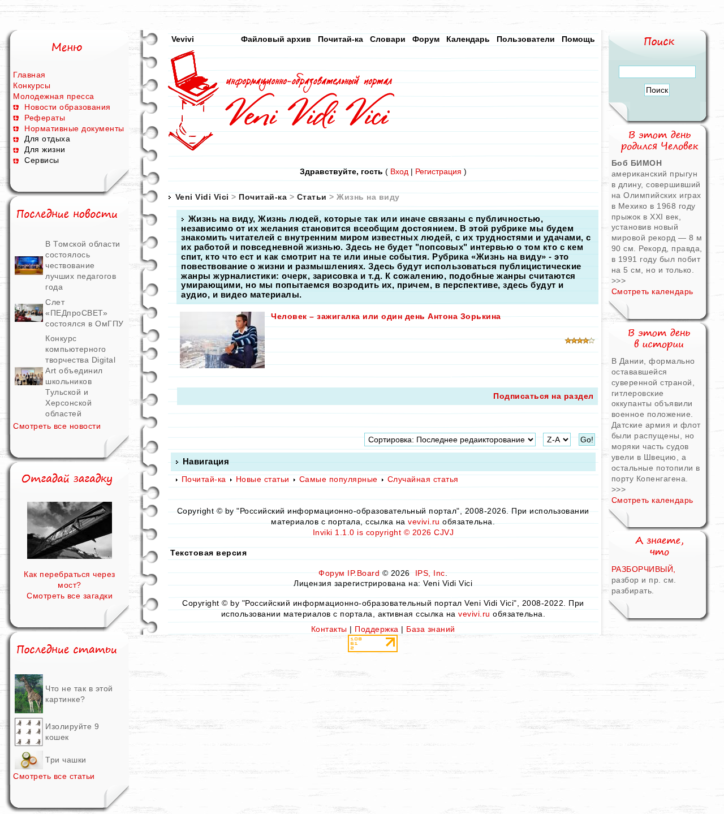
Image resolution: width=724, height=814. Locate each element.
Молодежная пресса (53, 96)
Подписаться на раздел (543, 395)
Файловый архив (276, 39)
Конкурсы (31, 85)
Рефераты (44, 117)
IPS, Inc (430, 573)
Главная (29, 74)
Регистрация (438, 171)
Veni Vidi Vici (202, 196)
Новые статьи (263, 479)
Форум (425, 39)
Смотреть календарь (652, 291)
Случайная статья (423, 479)
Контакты (329, 629)
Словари (388, 39)
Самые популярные (338, 479)
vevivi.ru (424, 521)
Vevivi (182, 39)
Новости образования (67, 106)
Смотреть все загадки (70, 595)
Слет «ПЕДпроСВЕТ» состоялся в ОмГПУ (84, 313)
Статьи (312, 196)
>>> (618, 280)
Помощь (578, 39)
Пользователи (526, 39)
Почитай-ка (340, 39)
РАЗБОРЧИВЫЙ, (643, 569)
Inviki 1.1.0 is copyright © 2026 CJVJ (383, 532)
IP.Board (363, 573)
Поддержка (377, 629)
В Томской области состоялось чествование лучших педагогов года (82, 265)
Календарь (468, 39)
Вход (399, 171)
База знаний (430, 629)
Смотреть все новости (57, 425)
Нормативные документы (74, 128)
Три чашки (66, 759)
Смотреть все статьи (54, 776)
